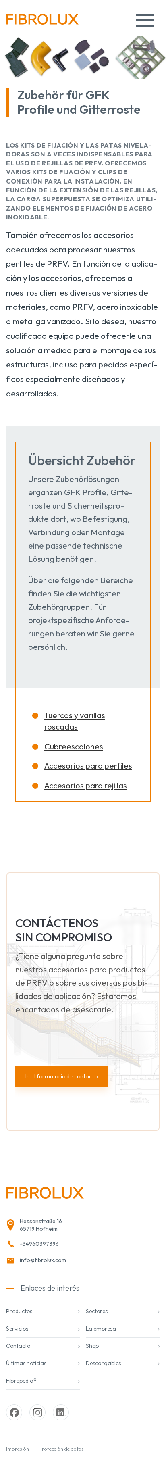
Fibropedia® (21, 1380)
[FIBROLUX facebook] (14, 1412)
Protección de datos (61, 1448)
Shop (92, 1345)
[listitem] (53, 1225)
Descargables (103, 1363)
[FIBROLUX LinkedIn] (61, 1412)
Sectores (97, 1311)
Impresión (17, 1448)
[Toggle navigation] (145, 20)
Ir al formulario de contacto (61, 1076)
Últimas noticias (26, 1363)
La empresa (101, 1328)
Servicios (17, 1328)
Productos (19, 1311)
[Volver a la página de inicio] (42, 22)
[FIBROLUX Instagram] (37, 1412)
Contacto (18, 1345)
